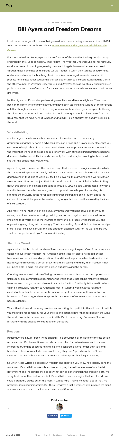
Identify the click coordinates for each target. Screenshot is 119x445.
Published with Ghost (76, 435)
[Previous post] (9, 408)
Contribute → (58, 435)
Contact (46, 435)
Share (54, 416)
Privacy (37, 435)
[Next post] (109, 408)
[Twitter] (112, 435)
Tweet (67, 416)
